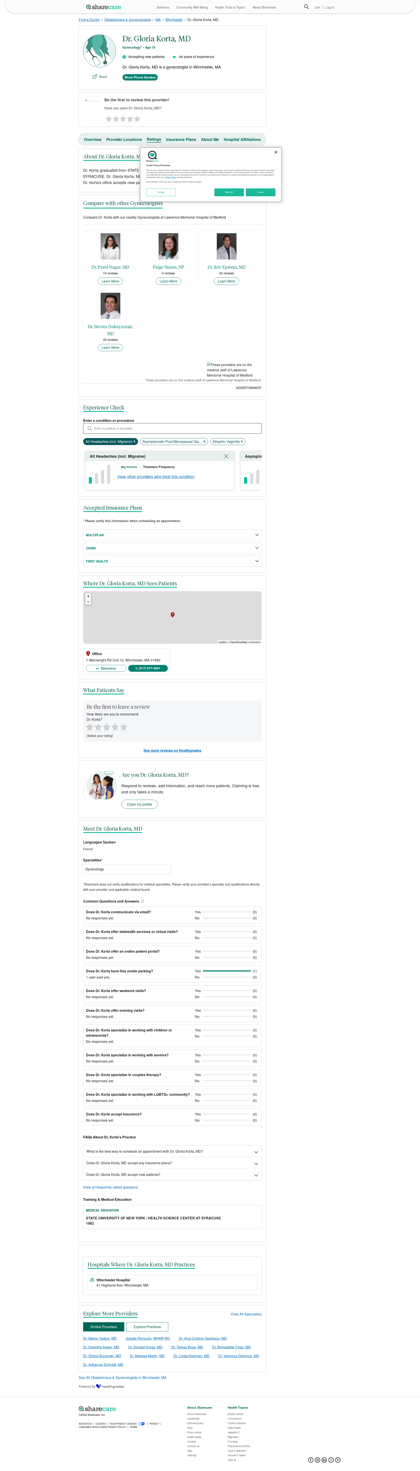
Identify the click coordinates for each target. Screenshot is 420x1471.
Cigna (91, 548)
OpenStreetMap (238, 642)
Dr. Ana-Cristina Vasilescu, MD (203, 1338)
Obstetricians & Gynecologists (127, 19)
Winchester (174, 19)
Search (306, 7)
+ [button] (88, 596)
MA (158, 19)
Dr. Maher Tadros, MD (100, 1338)
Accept (260, 192)
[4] (130, 117)
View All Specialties (246, 1314)
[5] (137, 117)
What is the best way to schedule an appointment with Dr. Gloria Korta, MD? (144, 1151)
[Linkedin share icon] (324, 1461)
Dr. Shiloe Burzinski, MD (102, 1355)
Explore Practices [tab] (147, 1326)
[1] (108, 117)
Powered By (87, 1386)
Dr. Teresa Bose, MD (187, 1347)
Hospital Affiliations (242, 139)
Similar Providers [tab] (103, 1326)
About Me (210, 139)
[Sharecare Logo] (105, 7)
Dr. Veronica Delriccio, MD (238, 1355)
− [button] (88, 602)
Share (103, 76)
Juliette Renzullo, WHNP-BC (148, 1338)
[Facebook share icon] (310, 1461)
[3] (122, 117)
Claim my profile (139, 804)
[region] (211, 174)
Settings (161, 192)
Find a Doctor (89, 19)
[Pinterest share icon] (337, 1461)
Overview (93, 139)
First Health (97, 561)
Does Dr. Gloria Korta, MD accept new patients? (123, 1174)
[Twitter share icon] (331, 1461)
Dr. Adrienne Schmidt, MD (103, 1364)
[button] (141, 901)
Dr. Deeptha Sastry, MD (101, 1347)
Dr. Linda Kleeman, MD (191, 1355)
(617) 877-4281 (149, 668)
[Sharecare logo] (127, 1409)
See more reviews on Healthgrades (172, 750)
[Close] (276, 152)
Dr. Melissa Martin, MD (147, 1355)
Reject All (229, 192)
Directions (108, 668)
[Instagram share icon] (317, 1461)
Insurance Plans (181, 139)
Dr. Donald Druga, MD (145, 1347)
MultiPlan (95, 535)
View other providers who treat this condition (155, 476)
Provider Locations (124, 139)
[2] (115, 117)
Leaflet (222, 642)
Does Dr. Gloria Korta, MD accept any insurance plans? (129, 1162)
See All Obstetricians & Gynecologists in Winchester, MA (122, 1377)
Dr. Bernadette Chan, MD (231, 1347)
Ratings (154, 139)
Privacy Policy (170, 177)
